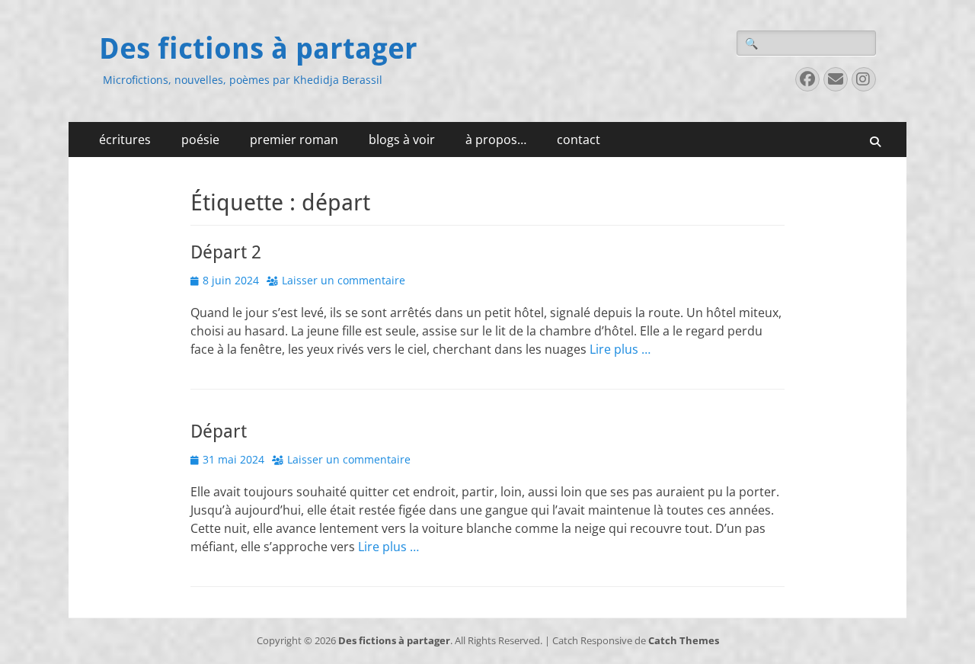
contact (578, 139)
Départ (218, 431)
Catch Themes (683, 640)
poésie (200, 139)
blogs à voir (402, 139)
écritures (125, 139)
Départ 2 (225, 252)
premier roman (294, 139)
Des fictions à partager (258, 49)
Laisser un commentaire (343, 280)
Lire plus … (620, 349)
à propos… (495, 139)
